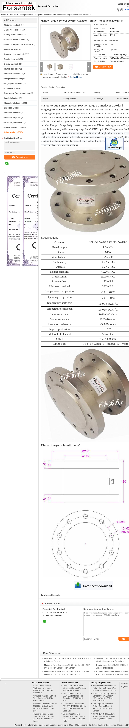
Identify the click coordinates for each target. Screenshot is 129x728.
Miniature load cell (12, 25)
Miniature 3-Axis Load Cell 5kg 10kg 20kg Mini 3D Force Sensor (44, 698)
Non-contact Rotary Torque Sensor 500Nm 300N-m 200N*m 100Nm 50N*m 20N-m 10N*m (104, 697)
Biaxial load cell (11, 64)
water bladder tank (54, 595)
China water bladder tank (38, 725)
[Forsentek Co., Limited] (41, 66)
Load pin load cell (12, 98)
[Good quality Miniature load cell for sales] (38, 269)
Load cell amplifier (12, 118)
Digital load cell (11, 88)
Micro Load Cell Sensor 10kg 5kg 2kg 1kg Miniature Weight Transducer (74, 688)
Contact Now (22, 157)
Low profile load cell (13, 79)
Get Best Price (76, 77)
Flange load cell (11, 69)
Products (13, 15)
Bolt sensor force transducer (17, 93)
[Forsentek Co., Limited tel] (15, 167)
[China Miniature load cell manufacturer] (18, 5)
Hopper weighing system (15, 127)
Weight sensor (10, 49)
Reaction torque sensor (14, 40)
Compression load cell (14, 54)
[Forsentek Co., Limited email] (9, 166)
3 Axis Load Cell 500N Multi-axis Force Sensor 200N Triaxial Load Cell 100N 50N (43, 689)
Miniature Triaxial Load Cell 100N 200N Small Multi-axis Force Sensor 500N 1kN (45, 707)
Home (3, 15)
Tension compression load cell (17, 44)
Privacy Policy (20, 725)
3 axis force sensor (12, 30)
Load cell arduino (11, 108)
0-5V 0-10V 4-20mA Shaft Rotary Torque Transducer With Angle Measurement (104, 716)
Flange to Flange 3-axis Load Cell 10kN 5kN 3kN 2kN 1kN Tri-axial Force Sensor (43, 717)
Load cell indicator (12, 113)
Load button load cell (13, 74)
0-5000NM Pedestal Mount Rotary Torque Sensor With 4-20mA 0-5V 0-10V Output (104, 688)
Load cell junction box (13, 122)
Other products (25, 15)
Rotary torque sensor (13, 35)
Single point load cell (13, 83)
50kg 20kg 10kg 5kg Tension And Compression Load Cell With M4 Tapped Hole (74, 717)
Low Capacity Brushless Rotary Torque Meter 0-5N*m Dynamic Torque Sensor (103, 707)
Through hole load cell (14, 103)
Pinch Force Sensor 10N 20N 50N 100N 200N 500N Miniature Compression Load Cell (74, 707)
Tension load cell (11, 59)
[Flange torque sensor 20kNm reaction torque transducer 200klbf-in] (65, 42)
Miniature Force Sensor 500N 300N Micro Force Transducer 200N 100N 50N (73, 697)
